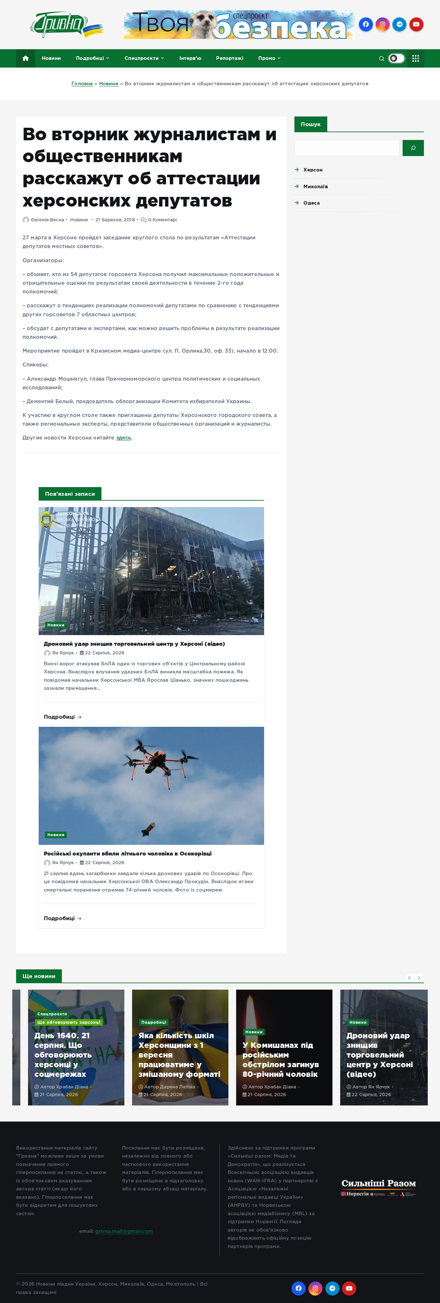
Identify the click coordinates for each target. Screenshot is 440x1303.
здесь (123, 438)
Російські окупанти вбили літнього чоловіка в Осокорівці (128, 853)
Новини (51, 58)
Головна (82, 84)
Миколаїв (315, 186)
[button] (410, 978)
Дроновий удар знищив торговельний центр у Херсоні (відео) (134, 644)
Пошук (310, 124)
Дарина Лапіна (165, 1087)
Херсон (312, 169)
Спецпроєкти (142, 58)
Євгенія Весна (47, 220)
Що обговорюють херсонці (57, 1022)
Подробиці (90, 58)
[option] (64, 1047)
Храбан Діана (60, 1087)
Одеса (311, 203)
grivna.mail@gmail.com (124, 1231)
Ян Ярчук (63, 653)
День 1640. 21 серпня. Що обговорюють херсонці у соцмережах (51, 1054)
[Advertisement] (359, 266)
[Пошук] (413, 148)
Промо (266, 58)
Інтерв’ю (190, 58)
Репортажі (229, 58)
